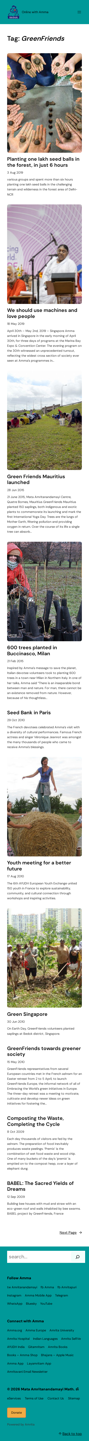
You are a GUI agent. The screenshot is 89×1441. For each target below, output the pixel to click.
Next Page (71, 1232)
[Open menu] (79, 12)
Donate (16, 1413)
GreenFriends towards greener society (44, 1051)
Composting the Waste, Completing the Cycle (35, 1121)
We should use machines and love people (42, 313)
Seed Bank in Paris (29, 713)
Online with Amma (35, 12)
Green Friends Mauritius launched (36, 480)
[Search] (77, 1257)
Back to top (72, 1433)
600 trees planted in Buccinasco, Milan (32, 651)
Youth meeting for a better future (39, 866)
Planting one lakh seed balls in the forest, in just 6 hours (43, 162)
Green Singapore (27, 1014)
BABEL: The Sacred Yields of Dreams (40, 1186)
